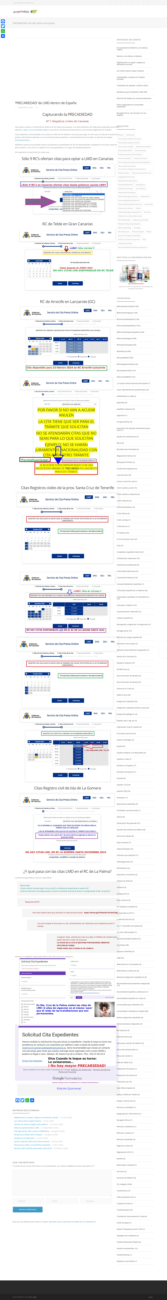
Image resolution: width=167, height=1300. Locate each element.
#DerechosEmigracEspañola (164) (130, 332)
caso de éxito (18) (124, 475)
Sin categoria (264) (124, 1184)
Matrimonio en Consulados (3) (129, 964)
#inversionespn (123, 173)
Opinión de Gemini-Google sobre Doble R (31, 1124)
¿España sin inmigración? (24, 1138)
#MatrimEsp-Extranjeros (127, 192)
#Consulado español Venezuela (129, 139)
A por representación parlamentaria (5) (133, 390)
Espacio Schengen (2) (125, 740)
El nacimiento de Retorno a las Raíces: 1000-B (132, 49)
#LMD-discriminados (125, 188)
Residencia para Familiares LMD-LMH (132, 92)
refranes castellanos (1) (126, 1126)
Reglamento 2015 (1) (125, 1152)
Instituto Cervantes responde (128, 239)
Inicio (151, 1297)
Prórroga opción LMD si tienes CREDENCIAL (31, 1131)
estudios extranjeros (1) (126, 772)
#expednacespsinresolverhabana (130, 154)
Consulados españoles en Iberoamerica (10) (133, 598)
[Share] (2, 36)
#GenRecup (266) (124, 351)
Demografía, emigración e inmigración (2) (133, 624)
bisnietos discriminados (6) (128, 449)
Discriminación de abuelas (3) (129, 676)
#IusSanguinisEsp (22, 140)
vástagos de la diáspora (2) (128, 1235)
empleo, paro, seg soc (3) (127, 720)
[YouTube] (135, 3)
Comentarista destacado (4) (128, 565)
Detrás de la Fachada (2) (126, 656)
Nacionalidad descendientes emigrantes (132, 247)
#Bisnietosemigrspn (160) (127, 313)
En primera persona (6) (126, 733)
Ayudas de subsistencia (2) (128, 436)
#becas (120, 135)
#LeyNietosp (140, 185)
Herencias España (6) (125, 836)
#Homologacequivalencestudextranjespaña (134, 162)
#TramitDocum (123, 232)
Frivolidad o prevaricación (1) (128, 810)
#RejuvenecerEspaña (140, 220)
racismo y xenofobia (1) (126, 1107)
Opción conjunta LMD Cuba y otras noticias (31, 1141)
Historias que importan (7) (127, 855)
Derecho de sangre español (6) (129, 637)
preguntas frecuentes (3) (127, 1075)
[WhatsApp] (2, 31)
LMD (144, 239)
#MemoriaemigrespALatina (128, 196)
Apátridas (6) (122, 402)
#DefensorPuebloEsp (143, 147)
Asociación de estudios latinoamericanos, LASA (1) (133, 429)
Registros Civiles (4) (125, 1146)
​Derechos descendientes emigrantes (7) (133, 650)
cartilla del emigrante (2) (127, 468)
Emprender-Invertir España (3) (129, 727)
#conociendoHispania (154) (128, 319)
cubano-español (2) (125, 618)
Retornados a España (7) (127, 1165)
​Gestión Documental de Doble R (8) (131, 829)
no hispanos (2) (123, 1030)
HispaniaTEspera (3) (125, 849)
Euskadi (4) (121, 778)
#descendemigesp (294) (126, 338)
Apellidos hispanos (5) (126, 409)
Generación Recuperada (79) (128, 823)
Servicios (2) (121, 1171)
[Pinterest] (146, 3)
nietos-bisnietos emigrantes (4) (129, 1024)
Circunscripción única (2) (127, 539)
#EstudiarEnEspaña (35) (126, 345)
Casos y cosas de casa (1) (127, 481)
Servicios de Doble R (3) (126, 1178)
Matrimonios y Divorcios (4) (128, 971)
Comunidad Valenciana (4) (127, 571)
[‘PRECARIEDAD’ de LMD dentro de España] (66, 66)
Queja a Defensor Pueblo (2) (128, 1094)
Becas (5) (120, 443)
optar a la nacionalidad (33, 130)
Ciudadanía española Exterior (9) (130, 552)
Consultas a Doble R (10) (127, 605)
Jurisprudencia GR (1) (125, 913)
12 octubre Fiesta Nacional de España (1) (133, 383)
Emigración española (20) (127, 701)
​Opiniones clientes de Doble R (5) (130, 1043)
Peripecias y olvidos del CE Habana (28, 1134)
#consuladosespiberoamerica (128, 143)
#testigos (137, 228)
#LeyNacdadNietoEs (125, 185)
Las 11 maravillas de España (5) (129, 926)
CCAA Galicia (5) (123, 513)
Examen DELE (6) (123, 791)
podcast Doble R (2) (124, 1062)
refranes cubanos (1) (125, 1133)
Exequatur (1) (122, 797)
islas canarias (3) (123, 900)
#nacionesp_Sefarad (125, 208)
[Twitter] (113, 3)
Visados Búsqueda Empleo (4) (129, 1242)
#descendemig (140, 150)
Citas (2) (120, 545)
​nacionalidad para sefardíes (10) (130, 1004)
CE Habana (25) (123, 533)
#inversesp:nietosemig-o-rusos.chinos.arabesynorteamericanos (132, 167)
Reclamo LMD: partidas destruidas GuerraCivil (33, 1148)
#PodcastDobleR (124, 220)
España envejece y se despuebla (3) (131, 753)
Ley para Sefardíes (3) (125, 951)
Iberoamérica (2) (123, 868)
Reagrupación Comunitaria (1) (129, 1114)
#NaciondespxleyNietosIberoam (130, 204)
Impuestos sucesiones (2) (127, 874)
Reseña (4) (121, 1158)
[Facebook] (118, 3)
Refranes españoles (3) (126, 1139)
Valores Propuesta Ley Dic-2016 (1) (131, 1229)
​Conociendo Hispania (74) (127, 577)
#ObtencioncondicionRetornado (130, 216)
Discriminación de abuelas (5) (129, 682)
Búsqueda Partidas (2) (126, 462)
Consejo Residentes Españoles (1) (130, 584)
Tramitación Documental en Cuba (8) (132, 1216)
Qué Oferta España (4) (126, 1088)
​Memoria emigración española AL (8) (132, 977)
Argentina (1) (122, 415)
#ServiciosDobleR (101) (126, 377)
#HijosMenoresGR (140, 158)
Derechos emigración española (129, 235)
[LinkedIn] (129, 3)
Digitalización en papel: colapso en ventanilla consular (36, 1117)
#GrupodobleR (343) (125, 357)
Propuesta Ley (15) (124, 1081)
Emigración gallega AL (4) (127, 714)
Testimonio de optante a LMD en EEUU (132, 85)
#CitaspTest (130, 135)
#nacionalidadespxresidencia (128, 200)
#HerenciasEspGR (124, 158)
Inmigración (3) (123, 894)
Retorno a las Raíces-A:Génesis (129, 56)
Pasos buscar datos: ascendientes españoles (32, 1145)
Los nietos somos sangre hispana (27, 1121)
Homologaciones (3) (125, 862)
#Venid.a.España (138, 232)
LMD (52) (120, 958)
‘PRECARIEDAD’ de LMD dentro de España (45, 102)
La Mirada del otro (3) (125, 919)
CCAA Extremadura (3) (126, 507)
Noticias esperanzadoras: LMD (26, 1128)
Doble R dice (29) (123, 695)
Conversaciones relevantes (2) (129, 611)
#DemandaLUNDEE (125, 150)
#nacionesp (149, 204)
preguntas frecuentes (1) (127, 1069)
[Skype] (124, 3)
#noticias (147, 212)
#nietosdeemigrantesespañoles (129, 212)
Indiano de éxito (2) (124, 881)
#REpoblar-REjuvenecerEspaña (129, 224)
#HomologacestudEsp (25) (127, 364)
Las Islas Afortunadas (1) (127, 932)
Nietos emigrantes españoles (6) (130, 1017)
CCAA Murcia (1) (123, 526)
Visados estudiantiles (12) (127, 1248)
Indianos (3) (121, 887)
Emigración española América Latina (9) (133, 708)
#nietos (138, 208)
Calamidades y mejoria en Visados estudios (131, 78)
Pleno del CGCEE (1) (125, 1056)
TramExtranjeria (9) (124, 1210)
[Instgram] (140, 3)
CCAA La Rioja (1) (123, 520)
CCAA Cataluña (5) (124, 501)
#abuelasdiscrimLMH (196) (128, 306)
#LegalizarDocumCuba (126, 177)
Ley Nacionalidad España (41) (129, 939)
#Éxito (149, 232)
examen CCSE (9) (123, 785)
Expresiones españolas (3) (127, 804)
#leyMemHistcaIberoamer (127, 181)
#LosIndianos (141, 188)
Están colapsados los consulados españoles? (130, 106)
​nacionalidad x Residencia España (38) (132, 1011)
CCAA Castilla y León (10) (127, 488)
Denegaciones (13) (124, 631)
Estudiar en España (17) (126, 765)
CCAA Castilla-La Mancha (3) (128, 494)
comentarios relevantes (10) (128, 558)
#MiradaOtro (145, 196)
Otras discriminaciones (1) (127, 1049)
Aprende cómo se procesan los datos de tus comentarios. (72, 1222)
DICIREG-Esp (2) (123, 669)
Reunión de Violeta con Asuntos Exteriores (134, 98)
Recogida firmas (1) (124, 1120)
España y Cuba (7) (124, 759)
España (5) (121, 746)
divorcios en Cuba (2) (125, 688)
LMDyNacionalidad (125, 243)
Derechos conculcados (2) (127, 643)
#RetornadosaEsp (124, 228)
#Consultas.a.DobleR (125, 147)
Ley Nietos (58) (123, 945)
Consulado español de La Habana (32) (132, 590)
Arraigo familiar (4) (124, 422)
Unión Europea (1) (124, 1223)
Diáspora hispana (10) (126, 663)
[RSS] (151, 3)
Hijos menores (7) (124, 842)
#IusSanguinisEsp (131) (126, 370)
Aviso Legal (32, 1297)
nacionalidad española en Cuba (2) (131, 998)
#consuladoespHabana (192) (128, 325)
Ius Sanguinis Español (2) (127, 906)
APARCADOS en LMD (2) (126, 396)
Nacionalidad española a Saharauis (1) (132, 992)
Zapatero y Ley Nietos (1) (127, 1261)
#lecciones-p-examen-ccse (141, 173)
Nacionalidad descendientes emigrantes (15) (133, 984)
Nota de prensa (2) (124, 1037)
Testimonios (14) (123, 1190)
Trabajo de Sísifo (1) (125, 1203)
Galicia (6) (121, 817)
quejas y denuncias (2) (126, 1101)
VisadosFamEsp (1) (124, 1255)
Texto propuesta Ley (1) (126, 1197)
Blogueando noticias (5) (126, 456)
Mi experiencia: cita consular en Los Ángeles (131, 114)
